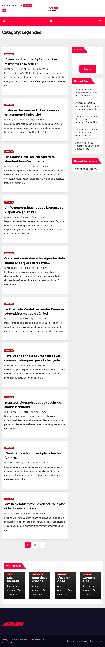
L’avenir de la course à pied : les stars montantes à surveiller (86, 119)
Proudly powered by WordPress (14, 640)
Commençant (38, 574)
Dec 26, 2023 (13, 463)
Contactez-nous (95, 641)
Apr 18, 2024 (40, 586)
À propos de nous (80, 641)
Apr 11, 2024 (90, 586)
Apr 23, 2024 (14, 586)
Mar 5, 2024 (12, 217)
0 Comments (42, 69)
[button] (51, 21)
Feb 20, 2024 (13, 268)
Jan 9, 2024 (12, 412)
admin (27, 69)
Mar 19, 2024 (13, 166)
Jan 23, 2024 (13, 365)
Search (78, 49)
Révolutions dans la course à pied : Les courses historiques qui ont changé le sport (32, 360)
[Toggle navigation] (100, 21)
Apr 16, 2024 (13, 69)
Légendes (9, 54)
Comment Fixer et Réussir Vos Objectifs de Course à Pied (87, 146)
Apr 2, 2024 (12, 120)
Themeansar (7, 642)
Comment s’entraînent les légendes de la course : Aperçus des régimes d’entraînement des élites (34, 263)
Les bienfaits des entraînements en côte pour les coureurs (86, 93)
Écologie (87, 574)
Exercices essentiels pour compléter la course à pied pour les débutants (87, 106)
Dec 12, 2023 (13, 514)
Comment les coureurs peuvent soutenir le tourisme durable (86, 132)
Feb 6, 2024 (12, 319)
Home (68, 641)
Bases (10, 574)
